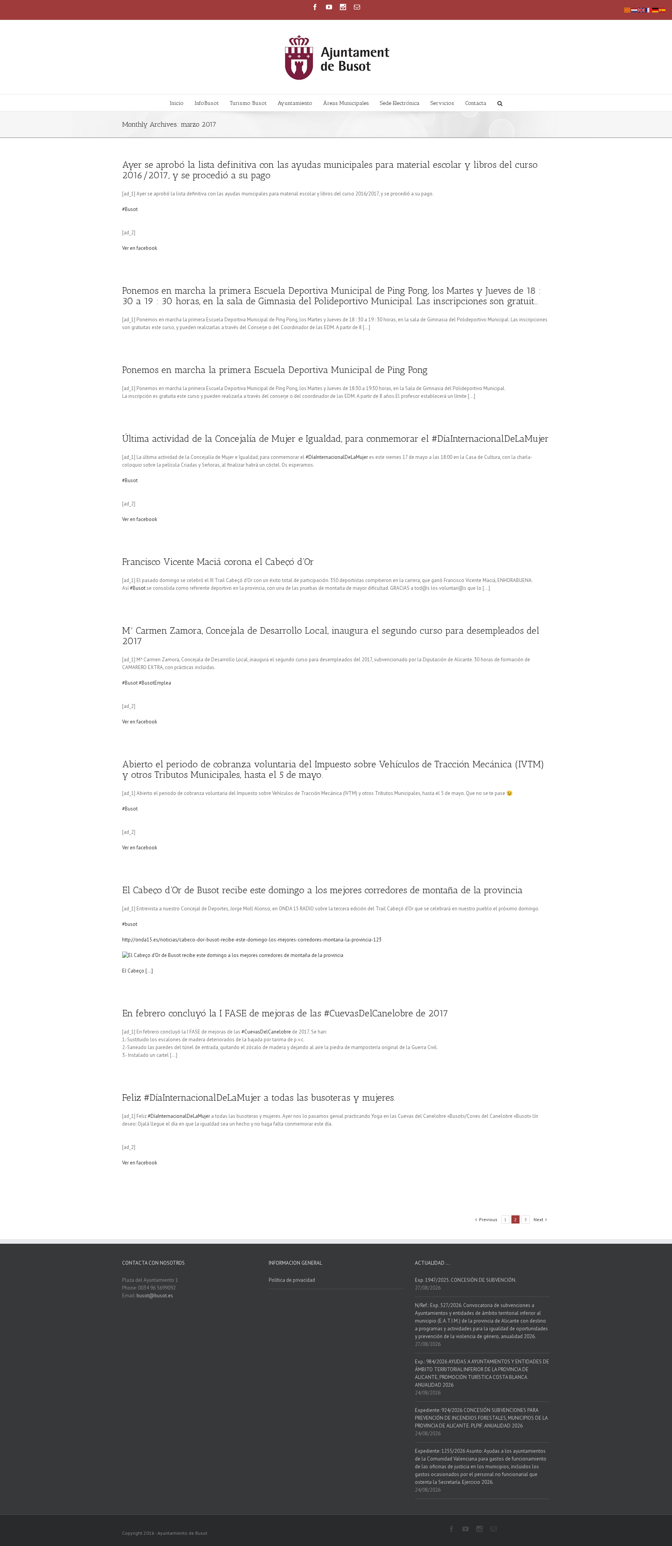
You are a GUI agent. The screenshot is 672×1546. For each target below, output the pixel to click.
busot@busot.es (154, 1295)
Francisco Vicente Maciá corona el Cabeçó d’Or (218, 561)
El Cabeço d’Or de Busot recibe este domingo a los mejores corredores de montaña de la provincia (322, 890)
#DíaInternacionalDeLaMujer (337, 457)
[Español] (662, 9)
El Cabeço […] (137, 970)
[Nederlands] (634, 9)
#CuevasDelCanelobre (266, 1031)
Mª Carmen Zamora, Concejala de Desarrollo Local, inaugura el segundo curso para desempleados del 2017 (330, 636)
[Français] (648, 9)
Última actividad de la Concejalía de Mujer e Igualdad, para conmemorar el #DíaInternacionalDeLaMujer (335, 438)
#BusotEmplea (155, 683)
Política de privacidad (292, 1280)
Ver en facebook (139, 248)
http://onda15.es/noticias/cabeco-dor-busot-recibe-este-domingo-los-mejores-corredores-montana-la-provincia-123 (252, 939)
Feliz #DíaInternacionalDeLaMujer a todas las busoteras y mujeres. (259, 1097)
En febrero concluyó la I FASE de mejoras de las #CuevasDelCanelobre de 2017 (285, 1013)
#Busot (130, 209)
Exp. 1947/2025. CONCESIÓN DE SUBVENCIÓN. (465, 1280)
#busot (129, 924)
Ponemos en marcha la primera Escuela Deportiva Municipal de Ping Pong (275, 369)
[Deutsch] (655, 9)
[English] (641, 9)
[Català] (627, 9)
